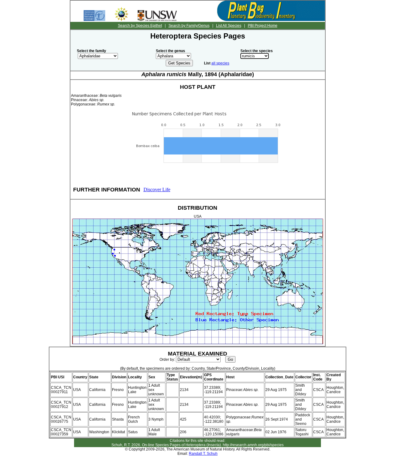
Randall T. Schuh (203, 453)
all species (220, 63)
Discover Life (156, 189)
